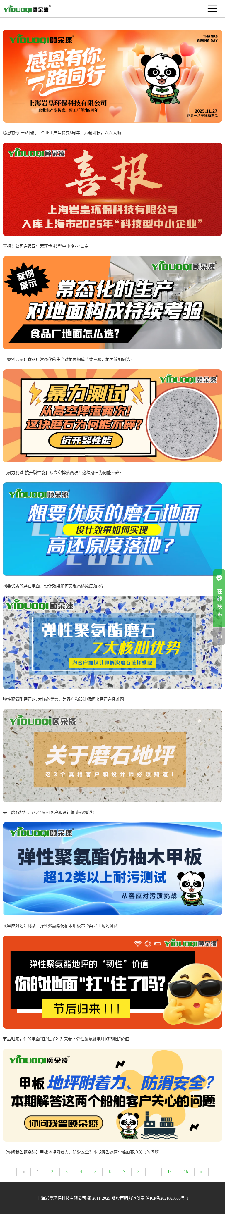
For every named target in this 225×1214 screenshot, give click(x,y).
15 (186, 1172)
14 (170, 1172)
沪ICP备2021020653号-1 (167, 1198)
